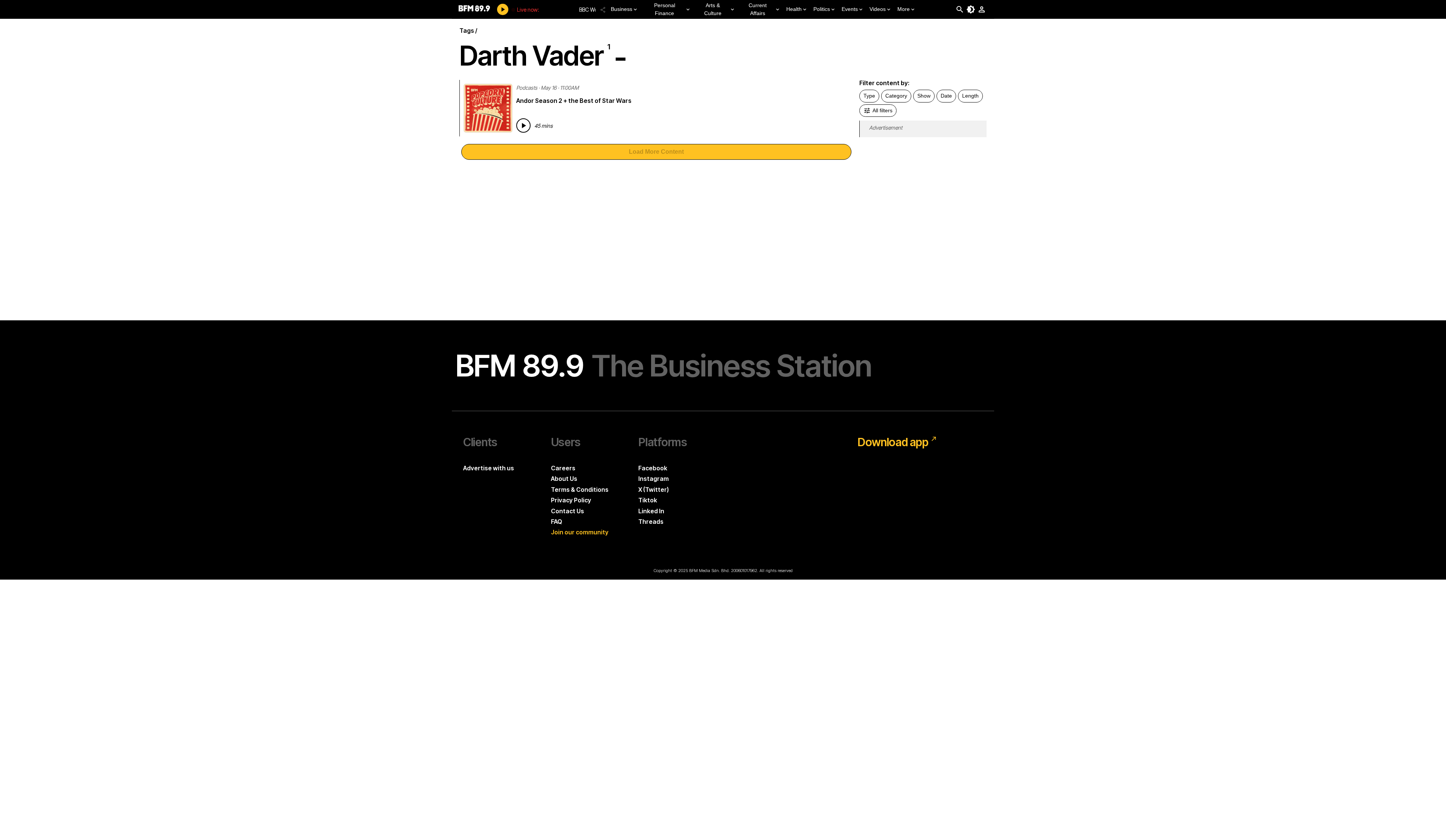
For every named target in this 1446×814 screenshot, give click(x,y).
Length (970, 96)
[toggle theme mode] (970, 9)
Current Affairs (758, 9)
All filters (882, 110)
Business (621, 9)
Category (896, 96)
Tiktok (647, 500)
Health (794, 9)
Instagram (653, 478)
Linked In (651, 511)
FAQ (556, 521)
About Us (564, 478)
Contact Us (567, 511)
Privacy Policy (571, 500)
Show (923, 96)
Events (850, 9)
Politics (821, 9)
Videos (877, 9)
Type (869, 96)
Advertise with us (488, 468)
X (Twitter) (653, 489)
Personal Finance (664, 9)
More (903, 9)
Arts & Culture (712, 9)
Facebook (652, 468)
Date (946, 96)
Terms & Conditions (580, 489)
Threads (651, 521)
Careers (563, 468)
